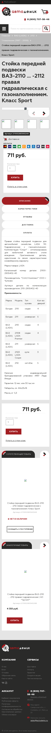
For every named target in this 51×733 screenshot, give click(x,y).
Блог (4, 670)
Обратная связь (9, 675)
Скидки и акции (34, 675)
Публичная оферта (10, 701)
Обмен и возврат (9, 715)
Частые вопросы (34, 678)
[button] (44, 113)
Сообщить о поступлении (20, 529)
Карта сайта (7, 678)
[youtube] (6, 683)
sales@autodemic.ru (39, 720)
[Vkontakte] (3, 683)
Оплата (30, 670)
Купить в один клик (17, 187)
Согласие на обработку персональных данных (12, 711)
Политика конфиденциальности (11, 705)
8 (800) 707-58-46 (38, 19)
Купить (15, 178)
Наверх (9, 728)
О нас (4, 667)
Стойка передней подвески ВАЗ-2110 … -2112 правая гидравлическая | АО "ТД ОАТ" (25, 597)
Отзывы (5, 673)
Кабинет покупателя (11, 698)
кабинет (10, 2)
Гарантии (31, 673)
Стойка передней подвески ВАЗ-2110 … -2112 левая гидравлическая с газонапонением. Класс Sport (25, 506)
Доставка (31, 667)
